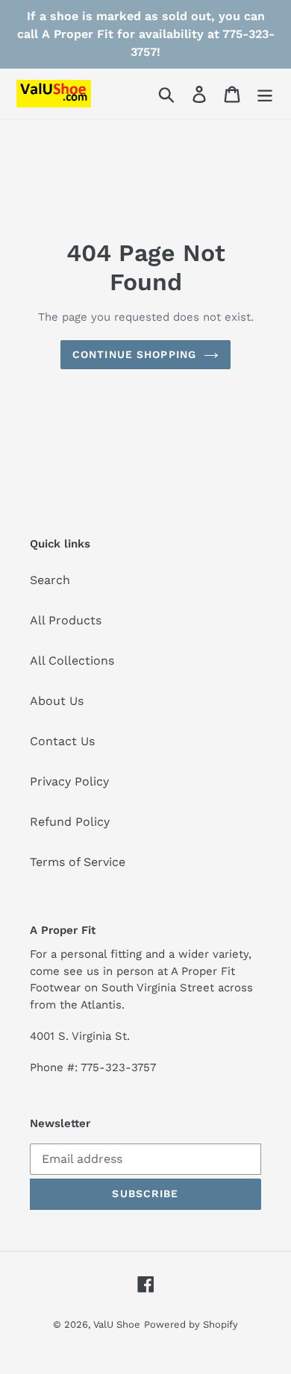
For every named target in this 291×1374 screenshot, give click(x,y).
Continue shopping (134, 354)
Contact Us (62, 741)
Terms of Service (77, 862)
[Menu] (264, 93)
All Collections (72, 660)
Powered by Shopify (191, 1324)
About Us (57, 701)
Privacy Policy (69, 781)
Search (50, 580)
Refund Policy (70, 822)
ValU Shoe (116, 1324)
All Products (65, 620)
